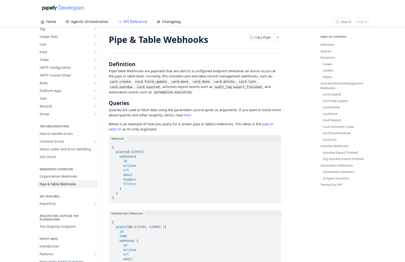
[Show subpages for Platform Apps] (95, 91)
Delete (327, 77)
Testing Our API (331, 184)
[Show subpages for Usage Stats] (95, 36)
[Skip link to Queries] (106, 103)
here (187, 115)
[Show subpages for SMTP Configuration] (95, 67)
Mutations (327, 57)
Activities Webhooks (334, 146)
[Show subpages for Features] (95, 254)
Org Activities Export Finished (343, 159)
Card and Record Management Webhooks (341, 85)
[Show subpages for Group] (95, 114)
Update (328, 70)
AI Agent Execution (336, 178)
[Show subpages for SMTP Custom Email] (95, 75)
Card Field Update (335, 101)
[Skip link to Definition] (106, 64)
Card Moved (331, 107)
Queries (325, 51)
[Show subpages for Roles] (95, 83)
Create (327, 64)
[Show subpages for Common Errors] (95, 141)
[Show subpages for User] (95, 44)
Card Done (330, 114)
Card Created (332, 94)
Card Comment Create (338, 127)
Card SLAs (330, 139)
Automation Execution (338, 172)
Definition (327, 44)
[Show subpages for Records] (95, 106)
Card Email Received (337, 133)
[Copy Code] (275, 146)
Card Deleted (332, 120)
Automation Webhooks (336, 165)
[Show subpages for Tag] (95, 29)
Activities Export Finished (340, 152)
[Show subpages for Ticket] (95, 60)
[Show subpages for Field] (95, 52)
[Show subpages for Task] (95, 98)
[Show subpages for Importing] (95, 203)
